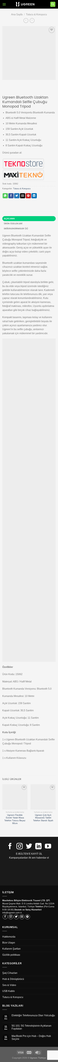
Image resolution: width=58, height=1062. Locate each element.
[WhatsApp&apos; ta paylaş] (5, 195)
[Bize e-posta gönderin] (21, 916)
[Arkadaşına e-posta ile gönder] (22, 195)
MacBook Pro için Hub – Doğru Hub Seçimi (31, 1037)
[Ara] (53, 4)
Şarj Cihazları (9, 973)
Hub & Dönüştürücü (13, 979)
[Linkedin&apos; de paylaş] (34, 195)
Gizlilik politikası (11, 954)
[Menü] (4, 4)
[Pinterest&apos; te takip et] (27, 916)
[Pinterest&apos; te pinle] (28, 195)
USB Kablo (8, 991)
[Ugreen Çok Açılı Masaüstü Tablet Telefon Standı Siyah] (43, 797)
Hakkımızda (8, 936)
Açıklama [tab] (9, 218)
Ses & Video (9, 985)
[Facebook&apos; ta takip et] (10, 846)
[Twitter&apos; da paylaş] (16, 195)
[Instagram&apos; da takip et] (19, 846)
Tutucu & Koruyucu (36, 14)
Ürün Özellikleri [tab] (13, 223)
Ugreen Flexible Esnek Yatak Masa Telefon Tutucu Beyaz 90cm (14, 819)
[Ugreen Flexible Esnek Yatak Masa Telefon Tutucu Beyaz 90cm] (15, 797)
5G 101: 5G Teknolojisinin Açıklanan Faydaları (31, 1027)
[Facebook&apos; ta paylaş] (11, 195)
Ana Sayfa (17, 14)
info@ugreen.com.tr (12, 912)
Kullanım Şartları (11, 948)
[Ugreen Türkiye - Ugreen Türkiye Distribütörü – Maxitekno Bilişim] (25, 4)
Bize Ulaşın (8, 942)
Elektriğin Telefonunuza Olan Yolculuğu (33, 1015)
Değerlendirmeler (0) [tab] (16, 228)
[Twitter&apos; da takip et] (29, 846)
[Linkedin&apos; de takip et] (38, 846)
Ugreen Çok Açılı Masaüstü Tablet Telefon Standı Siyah (43, 818)
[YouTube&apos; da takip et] (48, 846)
